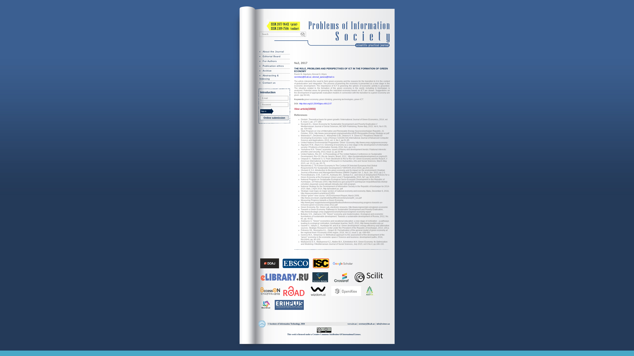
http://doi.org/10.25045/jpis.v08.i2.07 (315, 104)
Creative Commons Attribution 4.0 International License (336, 334)
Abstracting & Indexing (269, 77)
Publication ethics (273, 66)
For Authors (270, 61)
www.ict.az (352, 324)
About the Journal (273, 51)
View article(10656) (305, 108)
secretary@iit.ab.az (302, 77)
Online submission (274, 117)
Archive (267, 70)
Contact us (269, 82)
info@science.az (383, 324)
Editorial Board (272, 56)
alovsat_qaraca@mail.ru (323, 77)
